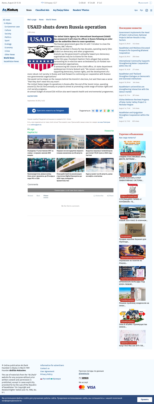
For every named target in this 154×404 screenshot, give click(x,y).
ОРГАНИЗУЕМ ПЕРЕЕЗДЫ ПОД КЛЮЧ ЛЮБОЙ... (132, 281)
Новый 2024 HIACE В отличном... (133, 219)
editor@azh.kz (36, 125)
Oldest (45, 195)
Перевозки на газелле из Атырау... (131, 260)
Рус (141, 10)
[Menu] (151, 10)
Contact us (44, 368)
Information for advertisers (52, 365)
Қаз (136, 10)
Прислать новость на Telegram (50, 110)
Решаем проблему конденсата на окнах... (134, 303)
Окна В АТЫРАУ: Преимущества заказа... (133, 324)
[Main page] (10, 10)
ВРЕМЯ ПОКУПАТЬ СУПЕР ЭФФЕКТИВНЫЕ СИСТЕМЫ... (131, 178)
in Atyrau (8, 23)
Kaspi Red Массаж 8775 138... (131, 344)
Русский (46, 379)
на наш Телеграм (104, 122)
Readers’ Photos (81, 10)
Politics (8, 37)
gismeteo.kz (84, 373)
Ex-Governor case (12, 27)
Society (8, 34)
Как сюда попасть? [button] (127, 138)
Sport (7, 41)
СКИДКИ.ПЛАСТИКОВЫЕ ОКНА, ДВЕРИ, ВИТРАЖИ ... (132, 156)
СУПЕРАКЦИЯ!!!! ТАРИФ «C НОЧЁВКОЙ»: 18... (130, 199)
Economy (9, 47)
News (29, 10)
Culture (8, 30)
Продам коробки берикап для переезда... (132, 239)
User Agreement (47, 371)
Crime (7, 51)
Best (38, 195)
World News (9, 58)
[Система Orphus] (83, 378)
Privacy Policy (46, 374)
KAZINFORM (32, 96)
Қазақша (57, 379)
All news (6, 20)
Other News (10, 54)
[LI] (84, 366)
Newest (30, 195)
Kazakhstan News (11, 61)
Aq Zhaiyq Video (61, 10)
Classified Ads (42, 10)
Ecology (8, 44)
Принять (145, 399)
